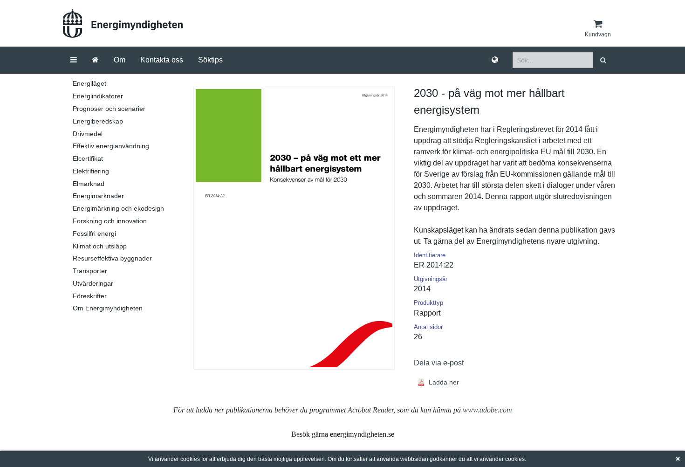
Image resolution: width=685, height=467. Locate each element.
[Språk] (495, 60)
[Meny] (73, 60)
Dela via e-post (439, 363)
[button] (604, 60)
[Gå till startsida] (95, 60)
